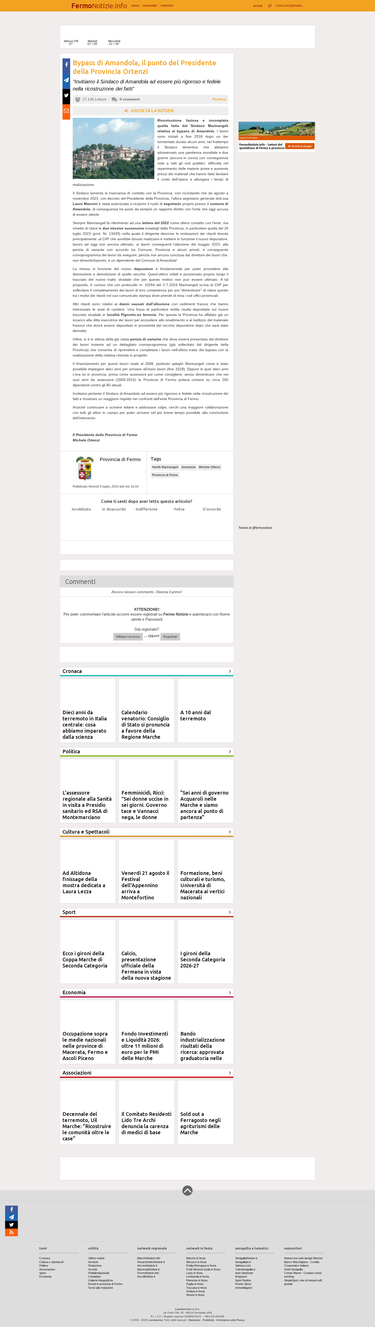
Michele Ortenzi (209, 467)
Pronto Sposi (243, 1283)
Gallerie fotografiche (100, 1280)
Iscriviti (92, 1269)
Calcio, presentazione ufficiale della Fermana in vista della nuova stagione (146, 965)
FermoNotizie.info (148, 1272)
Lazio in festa (194, 1272)
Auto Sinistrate (244, 1272)
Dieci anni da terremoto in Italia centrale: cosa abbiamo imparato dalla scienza (84, 724)
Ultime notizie (96, 1258)
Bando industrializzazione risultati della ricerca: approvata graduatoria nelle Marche (202, 1049)
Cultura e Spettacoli (51, 1262)
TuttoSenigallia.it (245, 1269)
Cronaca (44, 1258)
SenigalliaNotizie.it (246, 1258)
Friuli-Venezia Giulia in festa (203, 1269)
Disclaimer (194, 1320)
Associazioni (47, 1269)
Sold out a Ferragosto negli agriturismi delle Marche (200, 1123)
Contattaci (94, 1276)
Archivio (93, 1262)
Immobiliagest (243, 1287)
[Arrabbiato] (81, 521)
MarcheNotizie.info (148, 1258)
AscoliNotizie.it (146, 1276)
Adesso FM (71, 42)
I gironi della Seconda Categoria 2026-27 (202, 959)
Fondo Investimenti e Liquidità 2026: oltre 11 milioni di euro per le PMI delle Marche (144, 1046)
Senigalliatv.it (243, 1262)
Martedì (92, 42)
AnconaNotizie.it (147, 1265)
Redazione (95, 1265)
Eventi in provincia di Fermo (105, 1283)
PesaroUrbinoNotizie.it (151, 1262)
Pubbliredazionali (98, 1272)
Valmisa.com (243, 1265)
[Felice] (179, 521)
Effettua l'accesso (128, 637)
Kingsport (241, 1276)
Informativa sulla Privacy (230, 1320)
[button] (258, 5)
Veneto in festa (195, 1294)
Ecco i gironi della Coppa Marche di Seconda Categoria (84, 959)
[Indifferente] (146, 521)
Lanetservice (155, 1320)
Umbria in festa (195, 1291)
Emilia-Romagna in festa (201, 1265)
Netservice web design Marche (303, 1258)
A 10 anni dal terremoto (195, 715)
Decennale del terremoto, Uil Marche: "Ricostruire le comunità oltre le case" (86, 1126)
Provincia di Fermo (120, 459)
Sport (42, 1272)
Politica (219, 99)
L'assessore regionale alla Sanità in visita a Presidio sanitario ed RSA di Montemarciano (87, 805)
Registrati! (170, 637)
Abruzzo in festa (196, 1262)
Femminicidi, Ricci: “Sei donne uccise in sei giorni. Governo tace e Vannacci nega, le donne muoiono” (144, 808)
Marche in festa (195, 1258)
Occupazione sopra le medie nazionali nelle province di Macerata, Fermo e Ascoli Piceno (85, 1046)
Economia (45, 1276)
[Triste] (114, 521)
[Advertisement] (277, 85)
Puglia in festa (194, 1283)
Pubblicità (208, 1320)
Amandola (188, 467)
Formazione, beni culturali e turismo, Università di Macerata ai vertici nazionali (202, 885)
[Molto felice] (212, 521)
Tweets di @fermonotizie (255, 528)
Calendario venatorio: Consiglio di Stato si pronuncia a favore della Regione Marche (145, 724)
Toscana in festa (196, 1287)
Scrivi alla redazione (100, 1287)
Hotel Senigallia (293, 1269)
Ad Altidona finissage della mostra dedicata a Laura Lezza (83, 882)
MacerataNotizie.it (148, 1269)
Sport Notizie (243, 1280)
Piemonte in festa (196, 1280)
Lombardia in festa (197, 1276)
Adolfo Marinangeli (165, 467)
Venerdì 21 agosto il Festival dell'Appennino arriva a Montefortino (145, 885)
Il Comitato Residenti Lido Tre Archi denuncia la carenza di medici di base (146, 1123)
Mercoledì (114, 42)
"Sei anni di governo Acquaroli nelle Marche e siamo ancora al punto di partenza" (204, 805)
